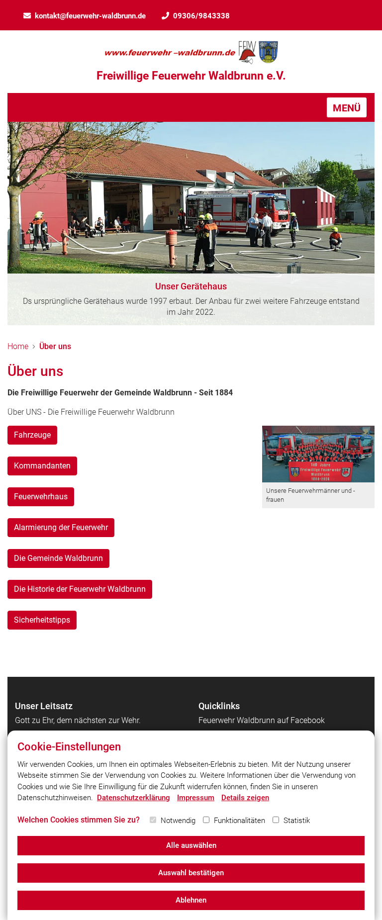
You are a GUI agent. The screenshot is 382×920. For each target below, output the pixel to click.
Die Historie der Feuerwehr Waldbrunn (80, 589)
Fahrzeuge (32, 435)
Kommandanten (42, 465)
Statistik (297, 820)
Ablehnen (191, 900)
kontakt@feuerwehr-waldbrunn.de (90, 15)
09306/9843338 (201, 15)
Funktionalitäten (239, 820)
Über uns (55, 346)
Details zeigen (245, 797)
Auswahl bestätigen (191, 872)
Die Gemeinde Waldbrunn (58, 558)
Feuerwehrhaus (41, 496)
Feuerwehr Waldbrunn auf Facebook (261, 720)
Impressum (195, 797)
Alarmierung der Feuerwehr (61, 527)
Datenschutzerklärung (133, 797)
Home (17, 346)
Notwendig (178, 820)
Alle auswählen (191, 845)
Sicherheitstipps (42, 620)
